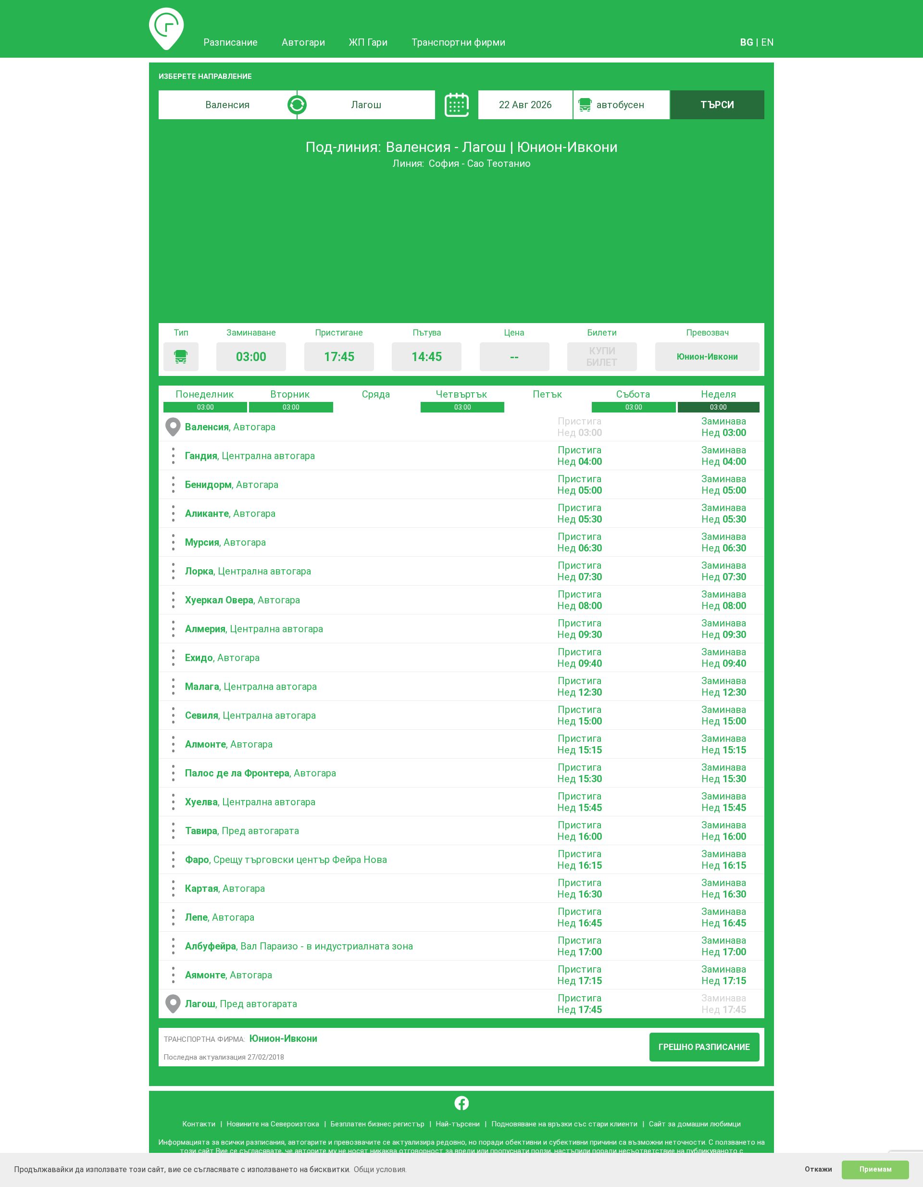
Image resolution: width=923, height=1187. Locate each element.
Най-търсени (458, 1124)
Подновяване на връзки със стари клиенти (564, 1124)
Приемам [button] (876, 1169)
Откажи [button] (818, 1169)
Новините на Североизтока (273, 1124)
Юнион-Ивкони (283, 1038)
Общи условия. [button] (380, 1169)
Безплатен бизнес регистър (377, 1124)
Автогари (303, 42)
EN (767, 42)
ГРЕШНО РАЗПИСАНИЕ (704, 1047)
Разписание (166, 13)
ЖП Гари (368, 42)
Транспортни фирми (458, 42)
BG (746, 42)
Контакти (198, 1124)
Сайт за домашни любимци (695, 1124)
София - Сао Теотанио (480, 163)
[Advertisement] (461, 246)
